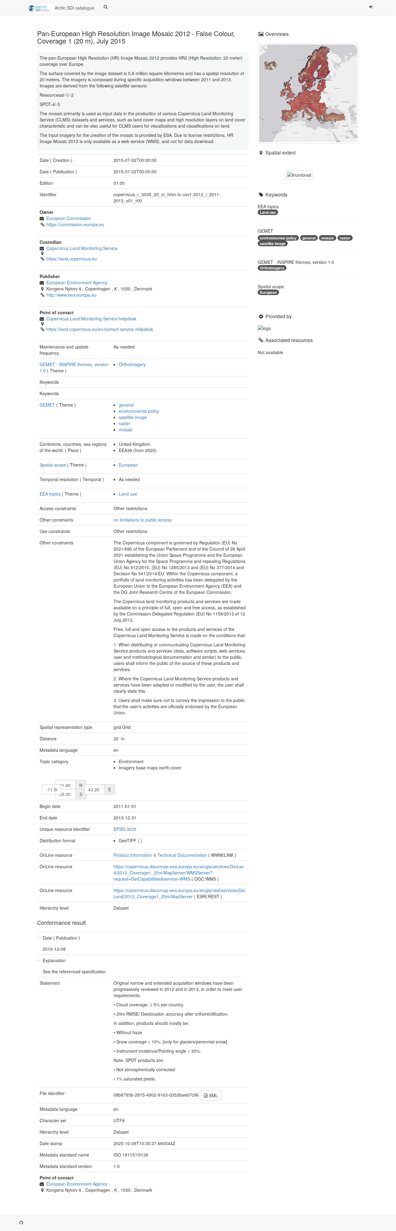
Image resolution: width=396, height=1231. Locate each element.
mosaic (126, 429)
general (126, 405)
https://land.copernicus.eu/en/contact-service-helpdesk (99, 329)
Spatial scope (53, 465)
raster (124, 423)
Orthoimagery (132, 364)
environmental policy (139, 411)
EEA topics (50, 494)
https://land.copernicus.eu (71, 259)
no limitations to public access (143, 520)
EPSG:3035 (125, 829)
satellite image (133, 417)
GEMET (47, 405)
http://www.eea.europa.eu (71, 295)
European (128, 465)
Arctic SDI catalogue (74, 8)
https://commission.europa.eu (75, 224)
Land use (128, 494)
